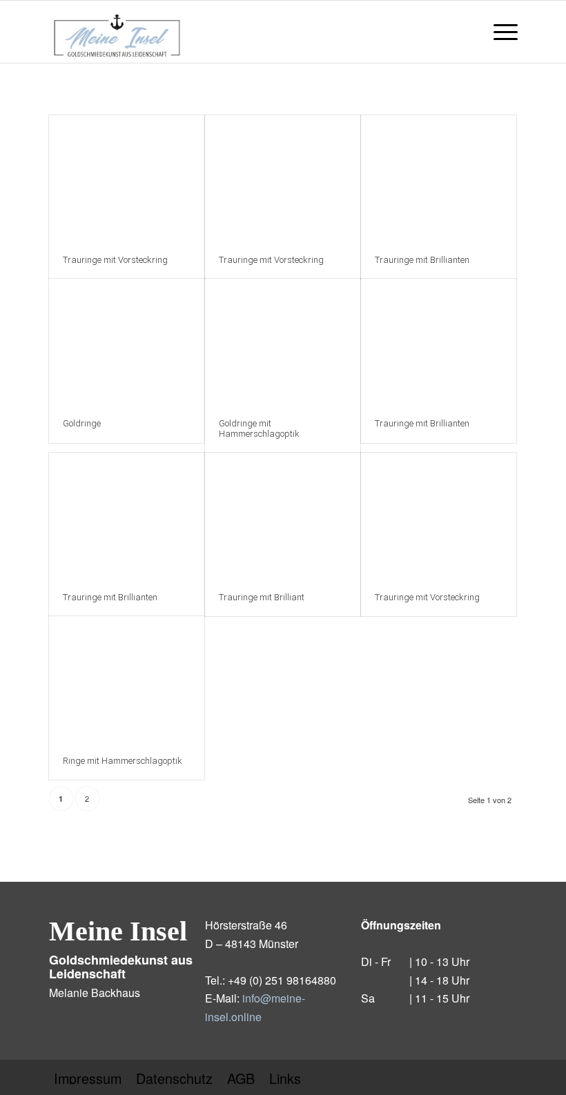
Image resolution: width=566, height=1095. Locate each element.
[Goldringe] (126, 342)
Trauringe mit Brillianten (422, 260)
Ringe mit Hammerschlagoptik (122, 761)
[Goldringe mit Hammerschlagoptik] (282, 342)
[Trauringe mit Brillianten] (438, 178)
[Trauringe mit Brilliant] (282, 516)
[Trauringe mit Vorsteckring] (126, 178)
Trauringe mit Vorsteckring (115, 260)
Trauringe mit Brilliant (261, 597)
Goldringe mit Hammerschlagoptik (259, 428)
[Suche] (466, 32)
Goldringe (82, 423)
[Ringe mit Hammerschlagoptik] (126, 679)
